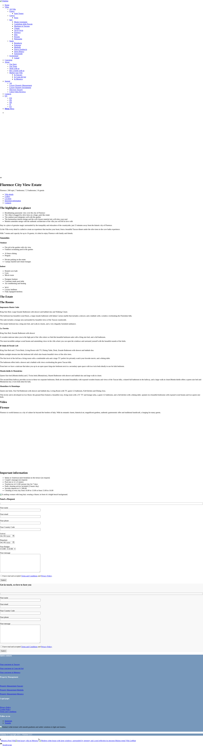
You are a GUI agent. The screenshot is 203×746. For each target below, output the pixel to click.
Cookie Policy (5, 709)
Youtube (8, 723)
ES (10, 107)
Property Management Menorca (11, 694)
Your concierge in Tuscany (10, 664)
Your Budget (5, 547)
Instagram (8, 721)
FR (10, 100)
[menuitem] (104, 5)
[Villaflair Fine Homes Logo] (4, 1)
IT (10, 104)
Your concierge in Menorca (10, 672)
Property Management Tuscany (11, 686)
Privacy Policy (46, 576)
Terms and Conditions (29, 576)
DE (10, 102)
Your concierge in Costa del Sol (11, 668)
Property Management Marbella (11, 690)
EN (6, 96)
